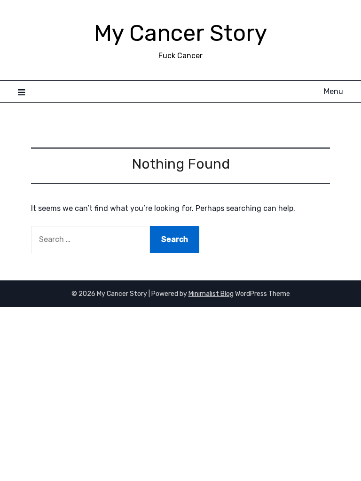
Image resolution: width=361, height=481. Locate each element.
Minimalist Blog (211, 294)
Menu (333, 91)
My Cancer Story (180, 33)
